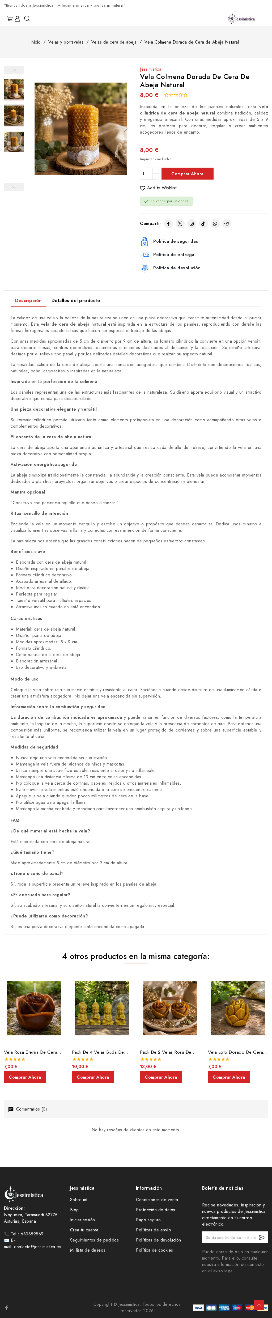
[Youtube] (38, 1307)
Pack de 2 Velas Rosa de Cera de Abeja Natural (166, 1052)
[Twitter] (180, 223)
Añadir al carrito (187, 174)
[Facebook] (168, 223)
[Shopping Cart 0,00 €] (10, 19)
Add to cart (25, 1077)
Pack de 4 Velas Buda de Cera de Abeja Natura (98, 1052)
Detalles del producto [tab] (76, 300)
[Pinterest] (28, 1307)
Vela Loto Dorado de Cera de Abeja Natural (235, 1052)
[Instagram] (191, 223)
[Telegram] (226, 223)
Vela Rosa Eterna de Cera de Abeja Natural (30, 1052)
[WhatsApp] (215, 223)
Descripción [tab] (28, 300)
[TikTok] (203, 223)
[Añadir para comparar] (61, 991)
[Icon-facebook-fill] (6, 1307)
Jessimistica (150, 69)
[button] (125, 129)
